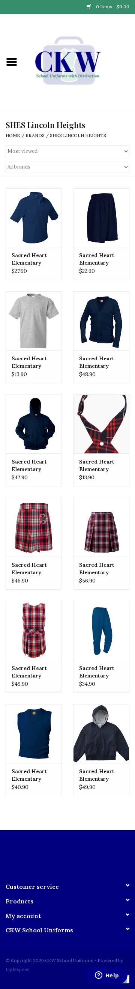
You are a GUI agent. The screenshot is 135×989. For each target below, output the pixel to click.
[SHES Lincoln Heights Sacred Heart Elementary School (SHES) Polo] (34, 217)
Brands (35, 135)
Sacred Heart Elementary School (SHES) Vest (30, 775)
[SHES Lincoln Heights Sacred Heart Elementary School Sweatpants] (101, 630)
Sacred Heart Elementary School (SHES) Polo (30, 259)
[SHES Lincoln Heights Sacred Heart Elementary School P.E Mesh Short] (101, 217)
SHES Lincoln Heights (78, 135)
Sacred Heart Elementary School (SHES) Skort (30, 568)
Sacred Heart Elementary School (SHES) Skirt (98, 568)
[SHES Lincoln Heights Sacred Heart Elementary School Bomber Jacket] (101, 733)
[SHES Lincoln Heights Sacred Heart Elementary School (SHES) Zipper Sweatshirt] (34, 423)
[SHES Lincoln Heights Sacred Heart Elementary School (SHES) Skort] (34, 527)
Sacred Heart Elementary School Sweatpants (96, 672)
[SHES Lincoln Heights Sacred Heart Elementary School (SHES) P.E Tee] (34, 320)
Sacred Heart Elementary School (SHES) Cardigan (98, 362)
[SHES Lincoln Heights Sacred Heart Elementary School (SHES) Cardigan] (101, 320)
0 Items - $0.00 (112, 6)
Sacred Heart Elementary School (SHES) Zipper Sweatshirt (30, 465)
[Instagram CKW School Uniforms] (74, 853)
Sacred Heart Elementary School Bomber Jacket (98, 775)
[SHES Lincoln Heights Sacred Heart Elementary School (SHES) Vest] (34, 733)
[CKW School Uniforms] (79, 61)
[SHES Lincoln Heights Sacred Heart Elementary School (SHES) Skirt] (101, 527)
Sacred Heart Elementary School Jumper (30, 672)
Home (13, 135)
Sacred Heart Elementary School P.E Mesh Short (100, 259)
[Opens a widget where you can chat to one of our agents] (107, 975)
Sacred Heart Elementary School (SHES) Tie (98, 465)
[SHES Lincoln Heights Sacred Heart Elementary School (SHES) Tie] (101, 423)
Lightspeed (18, 969)
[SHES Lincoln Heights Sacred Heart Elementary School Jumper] (34, 630)
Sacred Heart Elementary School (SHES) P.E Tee (30, 362)
